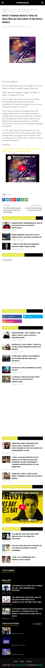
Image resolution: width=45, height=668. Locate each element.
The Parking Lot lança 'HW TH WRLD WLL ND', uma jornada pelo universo (27, 587)
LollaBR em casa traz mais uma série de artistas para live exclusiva (25, 536)
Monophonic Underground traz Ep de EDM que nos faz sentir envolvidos (27, 225)
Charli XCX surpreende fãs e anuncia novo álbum (24, 558)
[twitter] (33, 316)
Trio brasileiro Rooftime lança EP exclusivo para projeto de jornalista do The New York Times (27, 599)
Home (16, 661)
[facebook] (12, 316)
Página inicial (6, 9)
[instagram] (12, 321)
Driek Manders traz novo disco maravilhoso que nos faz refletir (26, 236)
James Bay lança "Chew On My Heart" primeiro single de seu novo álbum (27, 476)
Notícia (14, 9)
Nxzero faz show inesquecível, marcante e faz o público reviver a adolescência (27, 640)
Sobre (22, 661)
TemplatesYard (20, 665)
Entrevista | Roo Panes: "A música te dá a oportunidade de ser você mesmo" (26, 346)
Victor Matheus (9, 27)
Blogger (39, 665)
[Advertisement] (22, 410)
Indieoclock (22, 2)
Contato (29, 661)
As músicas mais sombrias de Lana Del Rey (26, 369)
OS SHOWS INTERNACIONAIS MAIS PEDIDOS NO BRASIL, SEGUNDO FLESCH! (27, 629)
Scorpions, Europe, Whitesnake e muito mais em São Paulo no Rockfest (26, 358)
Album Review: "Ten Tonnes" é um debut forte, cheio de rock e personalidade (26, 335)
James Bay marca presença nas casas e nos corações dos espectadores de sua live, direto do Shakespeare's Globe (27, 446)
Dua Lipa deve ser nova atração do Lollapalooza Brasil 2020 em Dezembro (27, 547)
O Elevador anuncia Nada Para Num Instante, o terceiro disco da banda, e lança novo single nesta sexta (27, 612)
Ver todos (36, 624)
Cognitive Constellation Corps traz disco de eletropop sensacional (26, 379)
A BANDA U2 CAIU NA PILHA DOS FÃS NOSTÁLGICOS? (26, 650)
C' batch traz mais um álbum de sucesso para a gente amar (25, 245)
